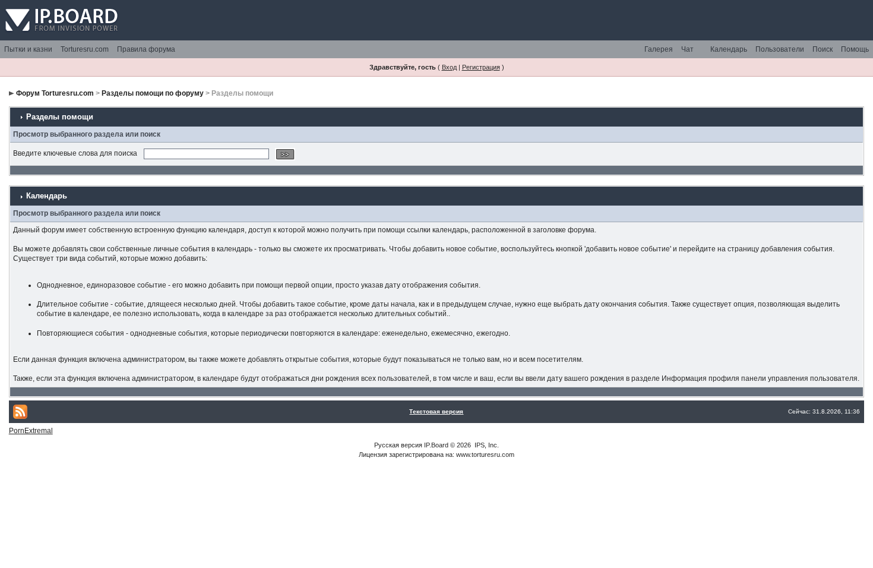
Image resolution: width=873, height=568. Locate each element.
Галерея (658, 49)
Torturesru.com (85, 49)
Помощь (855, 49)
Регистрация (481, 67)
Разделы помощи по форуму (153, 93)
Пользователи (779, 49)
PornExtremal (31, 431)
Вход (449, 67)
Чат (687, 49)
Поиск (822, 49)
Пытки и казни (28, 49)
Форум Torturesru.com (55, 93)
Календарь (728, 49)
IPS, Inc (486, 445)
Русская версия (398, 445)
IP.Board (436, 445)
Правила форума (146, 49)
